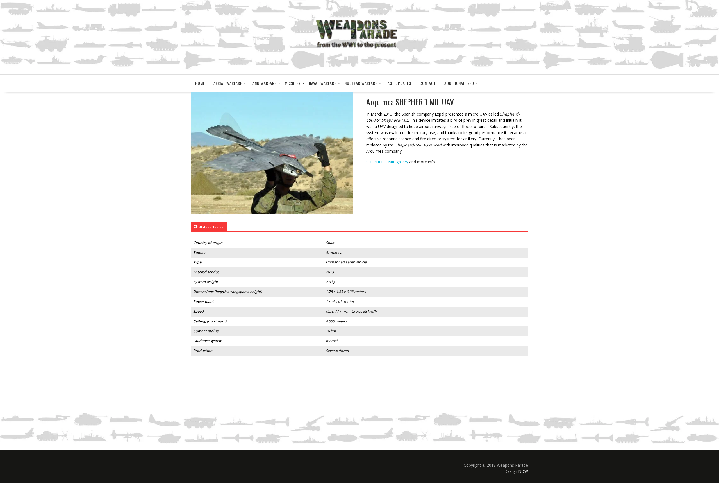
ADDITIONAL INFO (459, 83)
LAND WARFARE (263, 83)
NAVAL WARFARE (322, 83)
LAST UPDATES (398, 83)
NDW (523, 471)
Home (200, 83)
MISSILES (293, 83)
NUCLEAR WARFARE (361, 83)
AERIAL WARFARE (227, 83)
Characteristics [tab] (208, 226)
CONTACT (428, 83)
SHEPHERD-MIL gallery (387, 161)
